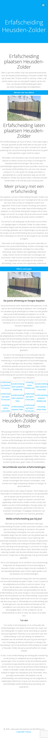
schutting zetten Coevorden (5, 408)
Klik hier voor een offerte (24, 92)
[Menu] (43, 5)
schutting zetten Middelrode (29, 385)
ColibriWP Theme (23, 732)
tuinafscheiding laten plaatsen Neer (17, 398)
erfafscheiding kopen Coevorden (29, 397)
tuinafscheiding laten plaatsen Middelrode (17, 387)
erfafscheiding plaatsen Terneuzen (5, 385)
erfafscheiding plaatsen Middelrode (41, 398)
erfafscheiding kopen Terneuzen (5, 397)
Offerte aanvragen (24, 269)
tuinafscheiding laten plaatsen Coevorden (41, 387)
